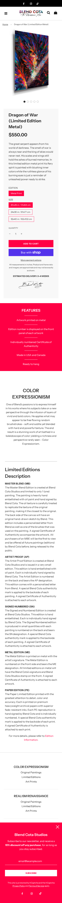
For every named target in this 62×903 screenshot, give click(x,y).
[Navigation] (6, 13)
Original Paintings (31, 772)
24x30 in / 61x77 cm (20, 212)
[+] (21, 234)
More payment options (31, 260)
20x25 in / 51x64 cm (21, 205)
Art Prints (31, 781)
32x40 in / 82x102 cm (21, 219)
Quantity (13, 228)
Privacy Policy (19, 886)
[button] (24, 102)
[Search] (49, 13)
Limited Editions (31, 777)
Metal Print (16, 193)
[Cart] (56, 13)
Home (5, 24)
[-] (10, 234)
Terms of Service (36, 886)
